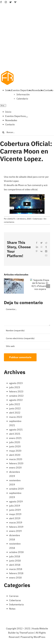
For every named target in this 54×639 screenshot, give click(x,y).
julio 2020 (14, 442)
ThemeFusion (26, 632)
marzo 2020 (15, 459)
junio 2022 (15, 408)
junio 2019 (15, 509)
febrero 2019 (16, 526)
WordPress (39, 636)
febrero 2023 (16, 391)
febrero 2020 (16, 463)
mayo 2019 (15, 514)
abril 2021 (14, 433)
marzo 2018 (15, 569)
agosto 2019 (16, 501)
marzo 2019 (15, 522)
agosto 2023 (16, 383)
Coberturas (37, 219)
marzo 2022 (15, 416)
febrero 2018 (16, 573)
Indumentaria (16, 604)
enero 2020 (15, 467)
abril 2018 (14, 564)
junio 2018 (15, 560)
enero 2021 (15, 438)
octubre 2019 (16, 488)
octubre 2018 (16, 552)
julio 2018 (14, 556)
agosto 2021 (16, 429)
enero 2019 (15, 530)
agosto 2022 (16, 399)
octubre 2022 (16, 395)
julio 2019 (14, 505)
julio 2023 (14, 387)
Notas (12, 608)
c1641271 (11, 219)
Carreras (13, 595)
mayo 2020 (15, 450)
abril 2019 (14, 518)
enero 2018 (15, 577)
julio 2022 (14, 404)
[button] (6, 286)
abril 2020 (14, 454)
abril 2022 (14, 412)
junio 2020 (15, 446)
